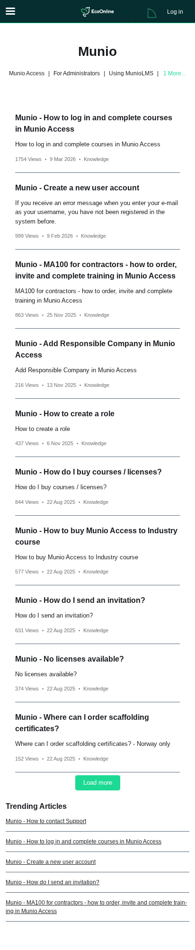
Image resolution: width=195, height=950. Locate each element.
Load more (97, 782)
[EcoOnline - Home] (97, 11)
